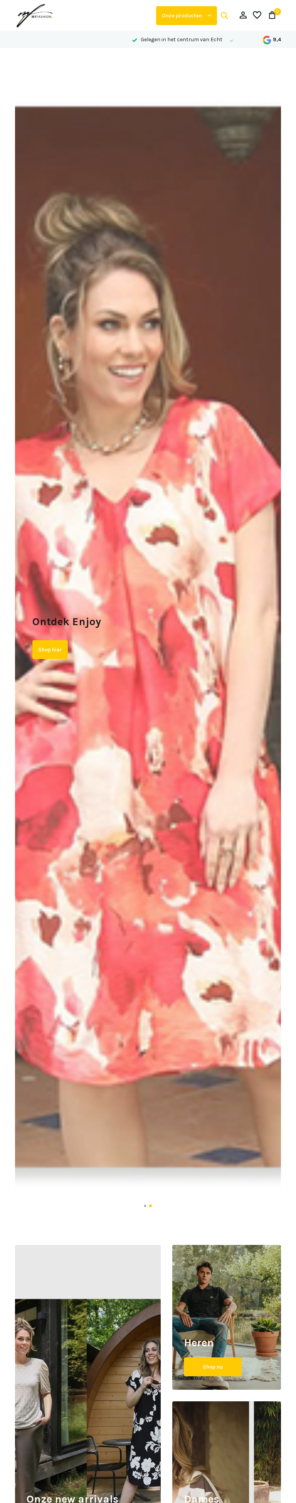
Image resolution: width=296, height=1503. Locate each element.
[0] (270, 15)
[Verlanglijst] (257, 15)
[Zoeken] (224, 15)
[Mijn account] (243, 15)
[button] (145, 1205)
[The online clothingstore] (82, 15)
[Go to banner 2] (226, 1317)
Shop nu (213, 1367)
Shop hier (50, 656)
